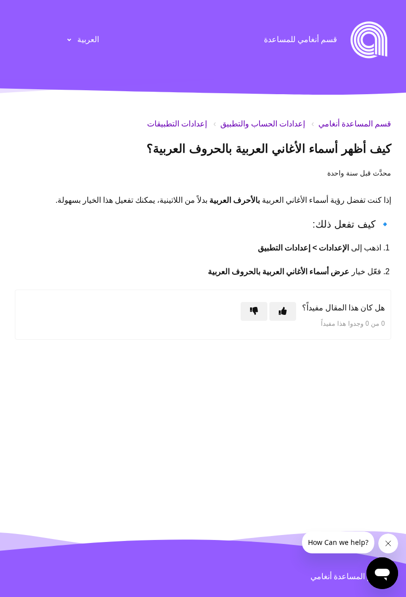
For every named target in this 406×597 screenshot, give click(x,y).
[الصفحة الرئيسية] (369, 39)
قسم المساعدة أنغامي (354, 123)
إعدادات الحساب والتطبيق (262, 123)
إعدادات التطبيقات (177, 123)
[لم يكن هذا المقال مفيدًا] (254, 311)
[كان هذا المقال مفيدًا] (282, 311)
